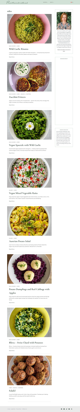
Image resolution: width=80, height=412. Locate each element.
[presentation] (29, 28)
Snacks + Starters (26, 94)
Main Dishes (12, 46)
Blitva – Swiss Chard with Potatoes (26, 342)
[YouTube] (69, 409)
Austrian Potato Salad (19, 241)
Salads (11, 190)
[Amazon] (71, 409)
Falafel (12, 390)
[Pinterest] (61, 409)
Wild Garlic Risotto (18, 49)
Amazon (67, 137)
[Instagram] (64, 409)
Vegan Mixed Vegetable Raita (23, 193)
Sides (18, 46)
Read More (12, 57)
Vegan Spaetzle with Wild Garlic (25, 145)
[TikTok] (66, 409)
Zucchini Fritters (17, 97)
